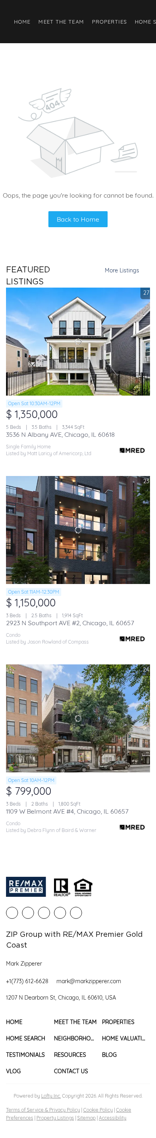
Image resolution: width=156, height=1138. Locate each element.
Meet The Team (61, 21)
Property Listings (55, 1118)
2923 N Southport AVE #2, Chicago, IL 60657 (70, 623)
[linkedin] (28, 913)
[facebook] (12, 913)
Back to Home (78, 219)
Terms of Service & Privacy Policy (43, 1110)
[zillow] (44, 913)
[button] (30, 1022)
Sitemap (86, 1118)
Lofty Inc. (51, 1096)
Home (22, 21)
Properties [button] (109, 21)
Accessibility (112, 1118)
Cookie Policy (98, 1110)
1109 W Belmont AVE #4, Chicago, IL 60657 (67, 811)
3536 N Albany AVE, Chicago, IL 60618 (60, 434)
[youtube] (76, 913)
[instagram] (60, 913)
